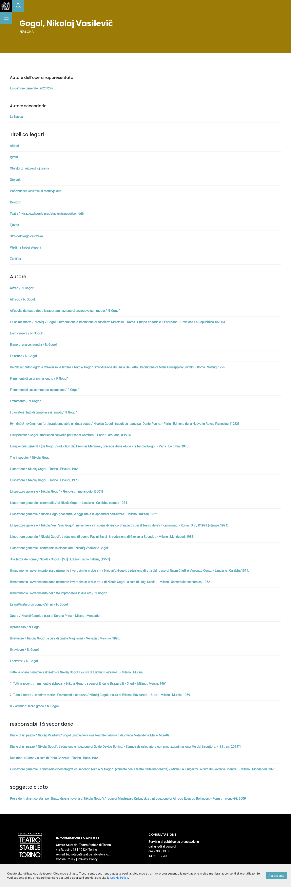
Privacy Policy (88, 859)
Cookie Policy (65, 859)
